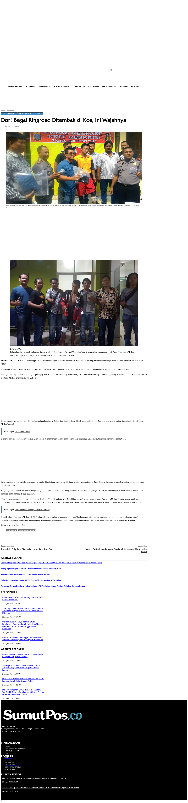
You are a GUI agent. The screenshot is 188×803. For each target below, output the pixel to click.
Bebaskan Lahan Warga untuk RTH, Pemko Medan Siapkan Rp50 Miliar (31, 580)
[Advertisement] (94, 98)
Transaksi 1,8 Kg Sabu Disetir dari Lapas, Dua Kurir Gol (26, 549)
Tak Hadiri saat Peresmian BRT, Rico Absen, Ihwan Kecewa (25, 574)
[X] (33, 214)
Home (3, 110)
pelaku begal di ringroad (27, 530)
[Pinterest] (42, 214)
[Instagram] (7, 736)
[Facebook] (24, 214)
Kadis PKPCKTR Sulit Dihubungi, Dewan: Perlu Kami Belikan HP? (22, 598)
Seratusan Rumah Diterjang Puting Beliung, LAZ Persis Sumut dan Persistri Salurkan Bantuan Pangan (43, 586)
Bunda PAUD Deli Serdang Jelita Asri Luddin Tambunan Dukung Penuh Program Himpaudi (22, 638)
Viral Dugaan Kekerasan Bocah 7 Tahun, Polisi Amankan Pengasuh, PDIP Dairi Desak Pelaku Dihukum (22, 610)
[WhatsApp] (51, 214)
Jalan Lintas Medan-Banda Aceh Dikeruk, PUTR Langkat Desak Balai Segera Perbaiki (23, 680)
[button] (111, 70)
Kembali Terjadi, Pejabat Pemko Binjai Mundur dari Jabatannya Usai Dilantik (22, 655)
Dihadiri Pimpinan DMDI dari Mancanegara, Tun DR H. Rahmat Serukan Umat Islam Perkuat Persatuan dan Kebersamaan (51, 563)
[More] (61, 215)
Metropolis (10, 110)
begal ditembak (11, 530)
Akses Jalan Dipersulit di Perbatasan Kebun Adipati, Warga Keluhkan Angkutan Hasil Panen (21, 667)
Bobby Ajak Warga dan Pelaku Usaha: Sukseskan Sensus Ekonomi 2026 (31, 568)
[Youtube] (16, 736)
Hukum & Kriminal (30, 114)
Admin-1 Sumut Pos (16, 525)
